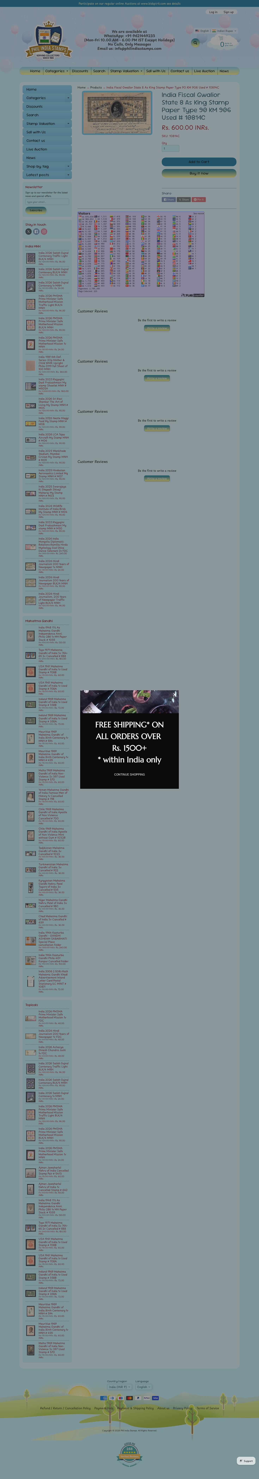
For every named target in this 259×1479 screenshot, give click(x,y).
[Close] (174, 694)
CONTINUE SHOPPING (129, 774)
